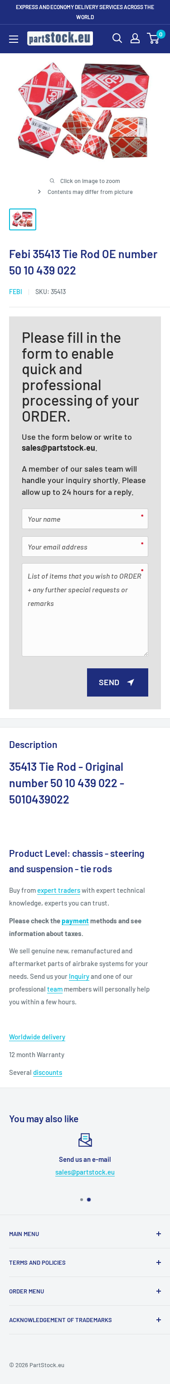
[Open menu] (13, 39)
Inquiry (79, 976)
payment (75, 920)
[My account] (135, 38)
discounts (47, 1072)
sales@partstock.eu (58, 448)
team (55, 989)
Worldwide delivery (37, 1037)
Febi (15, 291)
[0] (153, 38)
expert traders (58, 890)
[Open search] (117, 38)
